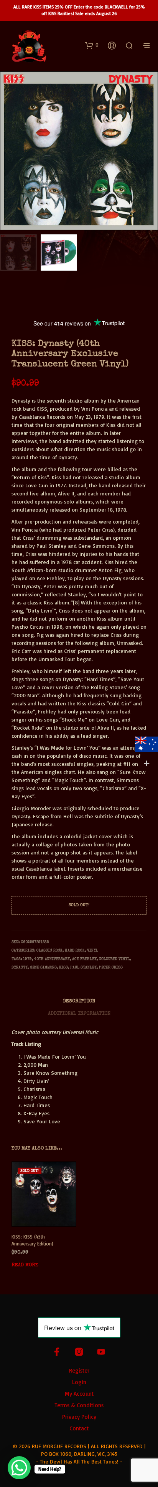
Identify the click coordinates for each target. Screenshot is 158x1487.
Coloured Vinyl (114, 959)
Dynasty (20, 968)
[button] (92, 45)
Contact (79, 1428)
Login (79, 1382)
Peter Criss (111, 968)
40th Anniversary (52, 959)
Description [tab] (79, 1001)
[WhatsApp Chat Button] (19, 1467)
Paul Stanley (83, 968)
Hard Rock (75, 951)
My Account (79, 1393)
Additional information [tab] (79, 1013)
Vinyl (92, 951)
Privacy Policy (79, 1416)
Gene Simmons (43, 968)
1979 (27, 959)
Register (79, 1370)
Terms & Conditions (79, 1405)
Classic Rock (49, 951)
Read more (25, 1265)
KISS (63, 968)
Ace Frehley (84, 959)
